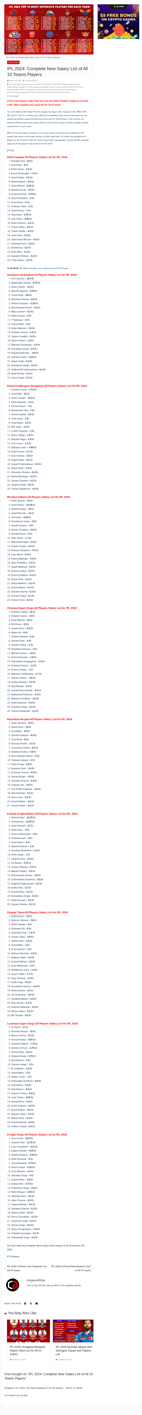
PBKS (22, 90)
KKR (30, 87)
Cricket (37, 84)
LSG (52, 87)
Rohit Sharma (71, 90)
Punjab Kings (30, 90)
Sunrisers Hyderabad (43, 92)
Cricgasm (30, 84)
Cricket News (13, 62)
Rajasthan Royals (43, 90)
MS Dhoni (79, 87)
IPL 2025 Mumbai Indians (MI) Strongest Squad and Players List (60, 1350)
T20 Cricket (56, 92)
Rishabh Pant (60, 90)
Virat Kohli (66, 92)
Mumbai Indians (13, 90)
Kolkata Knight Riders (41, 87)
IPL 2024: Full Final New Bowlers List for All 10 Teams (71, 1268)
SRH (32, 92)
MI (74, 87)
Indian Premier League (15, 87)
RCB (52, 90)
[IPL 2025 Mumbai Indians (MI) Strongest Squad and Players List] (60, 1331)
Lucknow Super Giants (63, 87)
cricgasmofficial (31, 80)
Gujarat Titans (73, 84)
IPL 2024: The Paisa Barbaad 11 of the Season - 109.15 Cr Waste (49, 1388)
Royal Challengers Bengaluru (18, 92)
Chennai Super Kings (17, 84)
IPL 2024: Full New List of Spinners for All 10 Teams (44, 268)
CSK (54, 84)
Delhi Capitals (62, 84)
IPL (26, 87)
